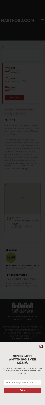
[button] (41, 346)
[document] (22, 202)
